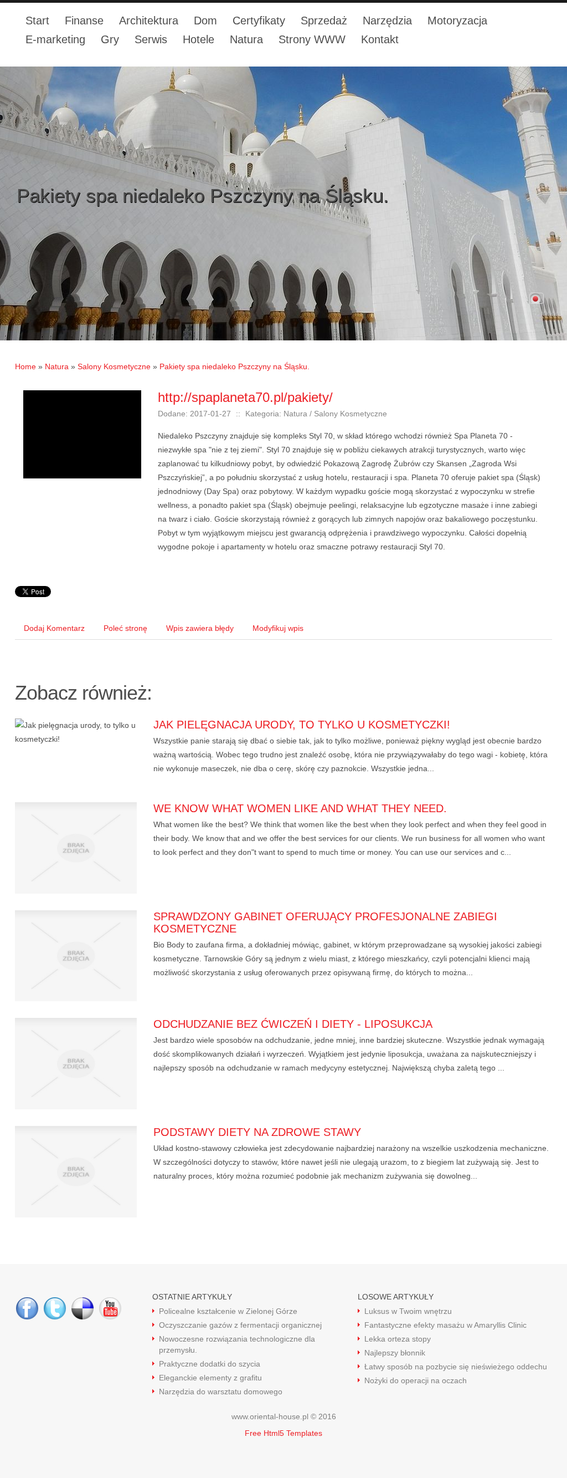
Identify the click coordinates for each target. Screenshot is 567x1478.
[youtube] (110, 1308)
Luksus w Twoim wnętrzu (408, 1311)
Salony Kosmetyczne (114, 366)
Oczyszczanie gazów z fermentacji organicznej (240, 1325)
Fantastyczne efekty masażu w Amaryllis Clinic (445, 1325)
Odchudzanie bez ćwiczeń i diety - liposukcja (292, 1024)
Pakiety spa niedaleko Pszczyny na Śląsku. (234, 366)
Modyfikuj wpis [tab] (277, 628)
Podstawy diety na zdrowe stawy (257, 1132)
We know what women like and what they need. (300, 808)
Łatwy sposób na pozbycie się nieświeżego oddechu (455, 1366)
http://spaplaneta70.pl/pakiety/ (245, 397)
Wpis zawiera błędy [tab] (200, 628)
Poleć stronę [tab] (125, 628)
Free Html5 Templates (283, 1433)
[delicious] (82, 1308)
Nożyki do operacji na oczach (415, 1380)
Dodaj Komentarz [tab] (54, 628)
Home (25, 366)
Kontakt (380, 39)
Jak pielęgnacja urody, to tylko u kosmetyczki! (301, 724)
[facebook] (27, 1308)
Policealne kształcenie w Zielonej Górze (228, 1311)
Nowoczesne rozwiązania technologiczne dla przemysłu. (237, 1344)
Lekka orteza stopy (397, 1338)
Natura (57, 366)
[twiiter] (55, 1308)
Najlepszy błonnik (394, 1352)
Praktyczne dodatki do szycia (209, 1363)
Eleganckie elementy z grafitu (210, 1377)
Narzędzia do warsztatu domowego (220, 1391)
